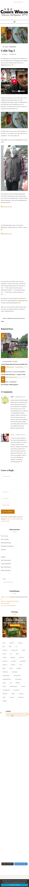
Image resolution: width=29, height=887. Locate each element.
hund (20, 664)
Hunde (4, 668)
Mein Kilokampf (5, 603)
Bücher (23, 650)
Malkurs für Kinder (5, 597)
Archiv (4, 579)
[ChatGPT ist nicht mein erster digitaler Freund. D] (14, 788)
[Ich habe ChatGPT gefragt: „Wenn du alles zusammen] (14, 835)
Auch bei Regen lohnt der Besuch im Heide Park (14, 364)
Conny (12, 434)
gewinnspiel (22, 661)
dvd (11, 653)
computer (10, 318)
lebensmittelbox (6, 675)
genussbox (5, 661)
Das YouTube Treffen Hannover (9, 384)
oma (11, 682)
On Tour (5, 46)
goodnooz (5, 664)
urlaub (4, 697)
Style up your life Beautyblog (8, 605)
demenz (4, 653)
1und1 (4, 642)
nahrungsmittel (17, 675)
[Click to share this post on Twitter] (9, 321)
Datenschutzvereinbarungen (7, 546)
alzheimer (12, 642)
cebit (4, 318)
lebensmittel (14, 672)
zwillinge (5, 701)
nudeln (4, 682)
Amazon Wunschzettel (6, 563)
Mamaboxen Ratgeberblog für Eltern (9, 601)
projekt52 (18, 682)
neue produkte (18, 679)
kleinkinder (5, 672)
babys (10, 646)
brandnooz (5, 650)
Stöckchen (5, 693)
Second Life (16, 690)
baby (4, 646)
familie (17, 653)
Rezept (4, 686)
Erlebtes (6, 382)
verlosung (12, 697)
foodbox (4, 657)
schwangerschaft (6, 690)
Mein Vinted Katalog (5, 567)
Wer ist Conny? (4, 536)
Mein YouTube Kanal (6, 560)
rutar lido (23, 686)
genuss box (21, 657)
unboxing (21, 693)
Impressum (3, 549)
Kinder (11, 668)
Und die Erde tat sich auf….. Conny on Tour (13, 374)
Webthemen (12, 46)
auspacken (20, 642)
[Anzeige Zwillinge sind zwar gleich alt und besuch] (14, 739)
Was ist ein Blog (4, 539)
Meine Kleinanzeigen (6, 570)
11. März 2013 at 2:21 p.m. (20, 434)
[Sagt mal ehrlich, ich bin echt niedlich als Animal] (14, 859)
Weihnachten (21, 697)
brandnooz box (14, 650)
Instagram (3, 557)
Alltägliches (7, 361)
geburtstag (12, 657)
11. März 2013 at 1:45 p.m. (20, 396)
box (16, 646)
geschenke (13, 661)
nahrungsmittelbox (7, 679)
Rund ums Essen (13, 686)
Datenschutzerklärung (6, 542)
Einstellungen (14, 885)
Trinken (13, 693)
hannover (17, 318)
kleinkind (19, 668)
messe (23, 318)
